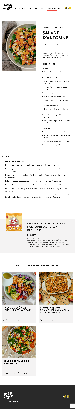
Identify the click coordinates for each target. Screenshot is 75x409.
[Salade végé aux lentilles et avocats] (19, 288)
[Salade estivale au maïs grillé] (19, 342)
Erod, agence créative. (62, 404)
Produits (17, 8)
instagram (66, 9)
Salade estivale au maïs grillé (16, 362)
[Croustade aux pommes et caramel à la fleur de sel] (56, 288)
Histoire (43, 8)
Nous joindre (52, 8)
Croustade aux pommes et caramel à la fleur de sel (54, 310)
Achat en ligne (26, 8)
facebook (70, 9)
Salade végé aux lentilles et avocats (17, 309)
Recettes (36, 8)
